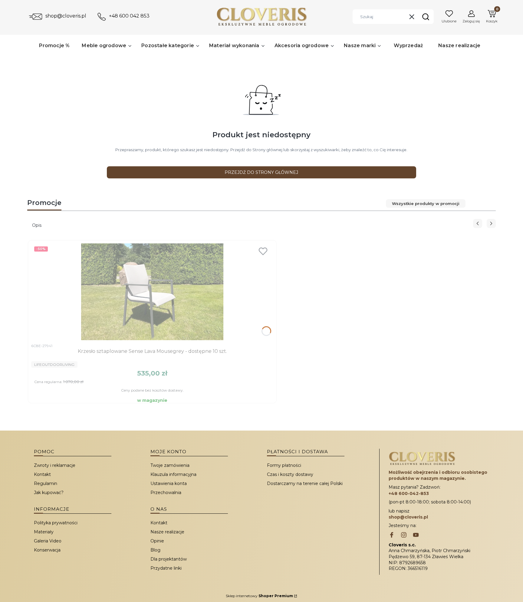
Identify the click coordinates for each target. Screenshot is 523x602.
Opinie (157, 541)
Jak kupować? (49, 492)
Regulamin (45, 483)
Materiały (44, 532)
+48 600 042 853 (129, 16)
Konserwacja (47, 550)
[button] (426, 16)
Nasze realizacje (167, 532)
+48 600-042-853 (409, 493)
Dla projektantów (168, 559)
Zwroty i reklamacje (54, 465)
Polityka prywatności (55, 523)
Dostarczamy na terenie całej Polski (305, 483)
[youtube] (416, 535)
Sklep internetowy (259, 596)
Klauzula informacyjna (173, 474)
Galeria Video (47, 541)
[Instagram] (404, 535)
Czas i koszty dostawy (290, 474)
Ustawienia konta (168, 483)
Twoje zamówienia (169, 465)
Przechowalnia (165, 492)
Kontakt (42, 474)
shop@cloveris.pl (65, 16)
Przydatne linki (166, 568)
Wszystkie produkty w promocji (425, 203)
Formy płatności (284, 465)
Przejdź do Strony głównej (261, 172)
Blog (155, 550)
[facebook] (392, 535)
